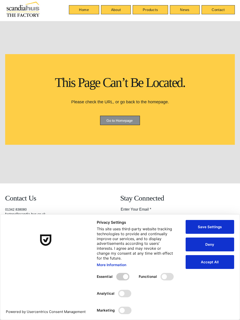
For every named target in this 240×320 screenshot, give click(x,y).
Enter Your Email (135, 209)
